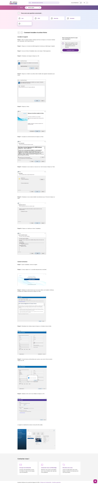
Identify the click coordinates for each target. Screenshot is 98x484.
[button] (85, 3)
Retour (21, 7)
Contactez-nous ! (70, 50)
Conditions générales (56, 482)
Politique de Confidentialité (45, 482)
